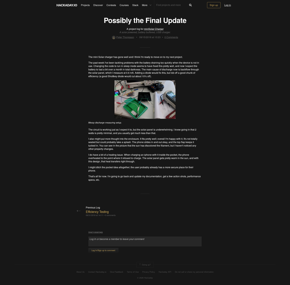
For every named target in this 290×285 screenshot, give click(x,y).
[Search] (190, 5)
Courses (124, 5)
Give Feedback (116, 272)
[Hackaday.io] (67, 5)
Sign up (214, 5)
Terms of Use (133, 272)
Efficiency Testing (97, 211)
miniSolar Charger (154, 29)
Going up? (146, 264)
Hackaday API (165, 272)
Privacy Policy (148, 272)
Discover (98, 5)
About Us (80, 272)
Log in (227, 5)
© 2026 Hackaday (145, 277)
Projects (85, 5)
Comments (171, 37)
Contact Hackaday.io (97, 272)
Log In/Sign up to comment (103, 250)
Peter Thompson (125, 37)
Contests (111, 5)
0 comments (110, 215)
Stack (135, 5)
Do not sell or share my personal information (194, 272)
